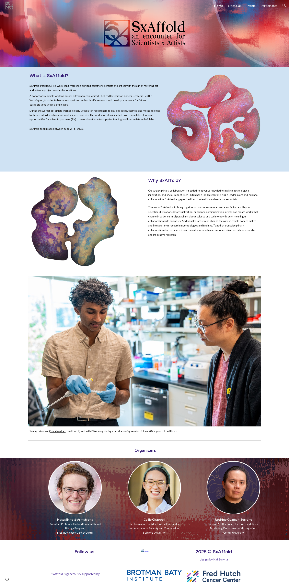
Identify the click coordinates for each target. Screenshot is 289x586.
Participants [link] (269, 5)
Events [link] (251, 5)
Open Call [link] (234, 5)
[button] (284, 5)
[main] (95, 75)
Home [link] (218, 5)
